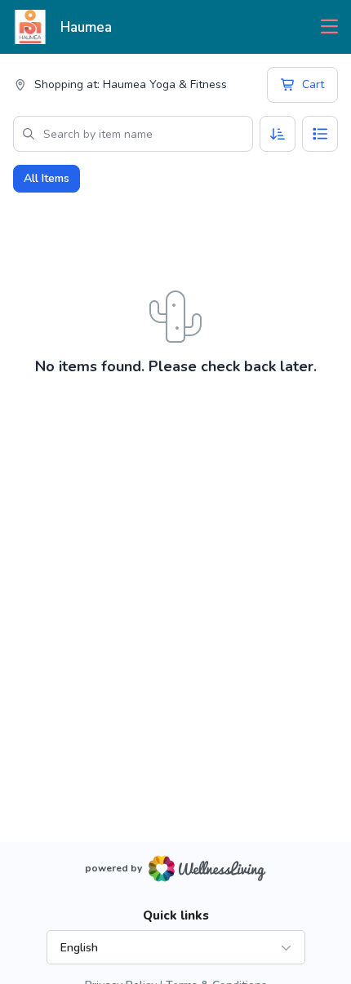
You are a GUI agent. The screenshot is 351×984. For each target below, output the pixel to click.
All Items (46, 178)
